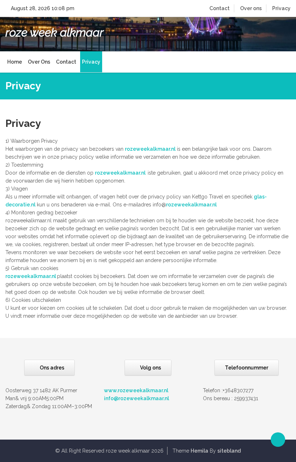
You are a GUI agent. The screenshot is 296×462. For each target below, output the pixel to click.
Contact (219, 8)
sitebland (229, 451)
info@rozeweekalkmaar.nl (136, 398)
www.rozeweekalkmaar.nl (136, 390)
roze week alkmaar (54, 33)
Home (14, 62)
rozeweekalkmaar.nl (150, 149)
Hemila (199, 451)
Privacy (281, 8)
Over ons (251, 8)
